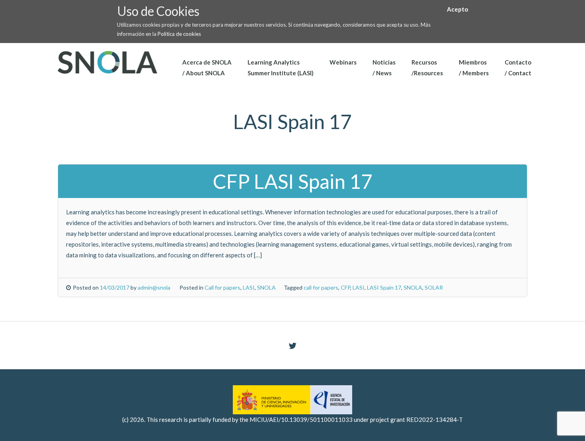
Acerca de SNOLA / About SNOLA (207, 67)
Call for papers (222, 287)
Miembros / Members (474, 67)
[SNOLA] (107, 61)
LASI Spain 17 (384, 287)
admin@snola (154, 287)
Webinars (343, 62)
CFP (345, 287)
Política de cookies (179, 34)
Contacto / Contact (518, 67)
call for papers (321, 287)
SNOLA (266, 287)
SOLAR (434, 287)
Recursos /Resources (427, 67)
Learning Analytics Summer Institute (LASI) (281, 67)
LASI (249, 287)
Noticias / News (384, 67)
